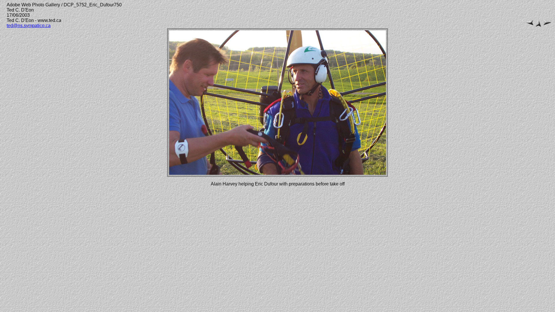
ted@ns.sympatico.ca (29, 25)
